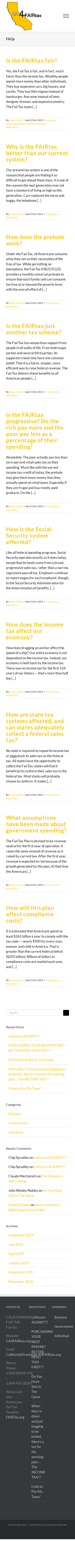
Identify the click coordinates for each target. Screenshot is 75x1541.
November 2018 (20, 1285)
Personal (25, 127)
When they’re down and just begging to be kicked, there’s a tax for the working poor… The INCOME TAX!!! (36, 1077)
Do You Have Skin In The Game (30, 1063)
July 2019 (15, 1248)
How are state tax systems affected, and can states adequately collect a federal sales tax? (35, 730)
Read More (12, 130)
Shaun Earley (16, 123)
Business (50, 123)
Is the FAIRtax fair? (31, 63)
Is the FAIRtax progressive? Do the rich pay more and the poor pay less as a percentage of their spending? (35, 434)
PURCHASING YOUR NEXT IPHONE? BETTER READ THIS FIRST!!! (37, 1353)
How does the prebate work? (35, 243)
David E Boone (19, 1208)
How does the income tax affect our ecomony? (34, 634)
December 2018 (20, 1275)
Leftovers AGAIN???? (24, 1039)
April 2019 (16, 1257)
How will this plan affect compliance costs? (30, 917)
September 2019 (20, 1238)
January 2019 (18, 1266)
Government (12, 127)
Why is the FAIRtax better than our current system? (37, 156)
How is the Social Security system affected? (29, 539)
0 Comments (39, 127)
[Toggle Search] (52, 18)
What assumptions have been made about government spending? (36, 827)
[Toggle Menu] (66, 18)
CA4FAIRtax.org (18, 1344)
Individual (15, 1136)
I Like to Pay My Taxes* (25, 1092)
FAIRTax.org (15, 1420)
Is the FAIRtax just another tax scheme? (33, 332)
